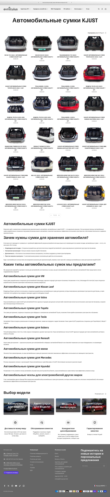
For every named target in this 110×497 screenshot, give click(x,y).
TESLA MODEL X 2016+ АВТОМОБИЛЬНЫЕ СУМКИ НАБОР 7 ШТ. (42, 88)
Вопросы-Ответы (60, 459)
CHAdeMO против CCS (61, 479)
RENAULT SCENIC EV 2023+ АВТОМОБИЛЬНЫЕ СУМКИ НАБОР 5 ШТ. (42, 148)
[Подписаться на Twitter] (8, 486)
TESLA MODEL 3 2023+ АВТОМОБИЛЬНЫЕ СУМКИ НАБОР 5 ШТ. (68, 119)
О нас (87, 9)
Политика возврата (35, 456)
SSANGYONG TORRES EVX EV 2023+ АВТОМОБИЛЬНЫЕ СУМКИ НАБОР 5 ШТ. (16, 148)
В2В (31, 470)
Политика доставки (35, 459)
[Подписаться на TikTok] (20, 486)
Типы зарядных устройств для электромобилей (63, 467)
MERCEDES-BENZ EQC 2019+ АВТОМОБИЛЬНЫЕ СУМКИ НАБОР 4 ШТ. (42, 206)
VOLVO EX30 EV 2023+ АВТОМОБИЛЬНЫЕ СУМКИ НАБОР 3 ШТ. (42, 56)
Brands (57, 456)
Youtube (32, 467)
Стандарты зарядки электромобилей (60, 472)
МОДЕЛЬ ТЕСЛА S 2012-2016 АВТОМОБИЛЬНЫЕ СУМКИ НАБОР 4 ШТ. (42, 119)
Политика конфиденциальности (39, 453)
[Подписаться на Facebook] (5, 486)
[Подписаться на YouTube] (16, 486)
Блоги (56, 453)
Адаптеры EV (25, 9)
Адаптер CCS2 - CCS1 (61, 476)
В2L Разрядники (56, 9)
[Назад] (38, 2)
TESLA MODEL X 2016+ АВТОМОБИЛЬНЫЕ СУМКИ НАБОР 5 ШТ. (68, 88)
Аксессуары (78, 9)
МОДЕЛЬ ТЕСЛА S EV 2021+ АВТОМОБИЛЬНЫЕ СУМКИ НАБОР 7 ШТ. (94, 88)
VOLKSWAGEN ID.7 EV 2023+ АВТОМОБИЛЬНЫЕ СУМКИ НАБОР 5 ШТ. (68, 56)
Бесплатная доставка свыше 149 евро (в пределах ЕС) (55, 2)
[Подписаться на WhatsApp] (24, 486)
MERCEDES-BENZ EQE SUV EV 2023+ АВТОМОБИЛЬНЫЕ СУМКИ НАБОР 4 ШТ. (68, 177)
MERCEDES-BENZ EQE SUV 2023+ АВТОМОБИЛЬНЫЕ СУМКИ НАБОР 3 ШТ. (16, 206)
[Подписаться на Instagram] (12, 486)
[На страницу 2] (59, 215)
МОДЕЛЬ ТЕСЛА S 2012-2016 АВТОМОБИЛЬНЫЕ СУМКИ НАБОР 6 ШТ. (16, 119)
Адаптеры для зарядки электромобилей (61, 463)
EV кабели (67, 9)
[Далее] (71, 2)
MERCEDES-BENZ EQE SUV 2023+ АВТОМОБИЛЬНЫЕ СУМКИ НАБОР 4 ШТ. (94, 177)
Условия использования (36, 462)
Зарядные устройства (39, 9)
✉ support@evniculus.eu (10, 468)
